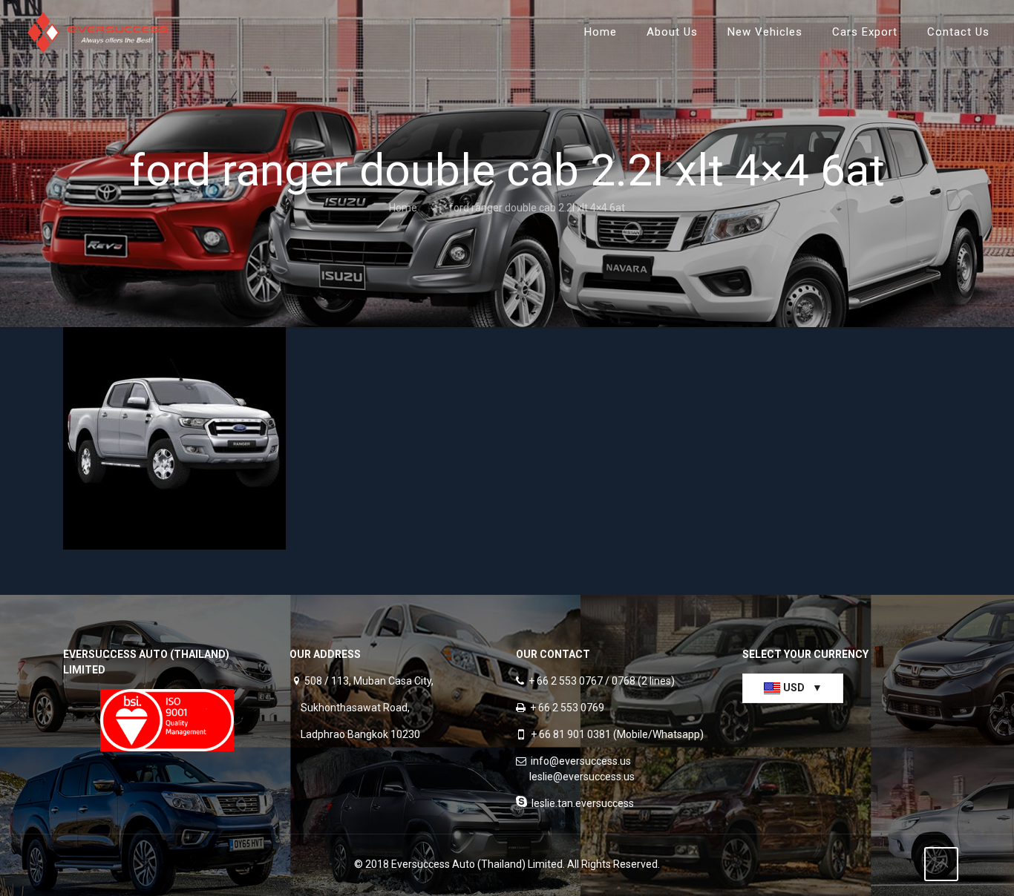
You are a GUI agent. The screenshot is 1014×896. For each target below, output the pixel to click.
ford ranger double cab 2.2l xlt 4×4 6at (537, 208)
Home (403, 208)
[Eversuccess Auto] (97, 31)
